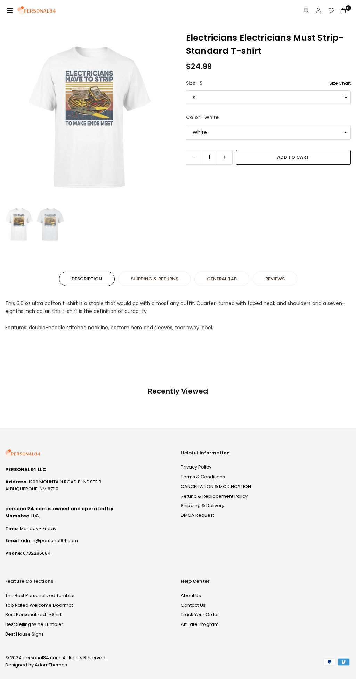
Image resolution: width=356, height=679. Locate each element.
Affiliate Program (200, 624)
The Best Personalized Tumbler (40, 595)
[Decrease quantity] (194, 157)
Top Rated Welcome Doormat (39, 605)
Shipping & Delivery (202, 505)
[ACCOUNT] (319, 11)
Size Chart (340, 83)
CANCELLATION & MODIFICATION (216, 486)
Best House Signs (24, 634)
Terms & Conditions (203, 476)
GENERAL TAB (222, 278)
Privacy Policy (196, 467)
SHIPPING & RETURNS (154, 278)
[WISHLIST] (331, 11)
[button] (9, 10)
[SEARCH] (306, 11)
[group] (90, 116)
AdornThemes (51, 665)
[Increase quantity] (224, 157)
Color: (202, 117)
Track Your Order (200, 614)
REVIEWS (275, 278)
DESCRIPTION (87, 278)
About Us (191, 595)
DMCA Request (197, 515)
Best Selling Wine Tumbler (34, 624)
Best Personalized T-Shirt (33, 614)
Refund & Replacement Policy (214, 496)
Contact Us (193, 605)
